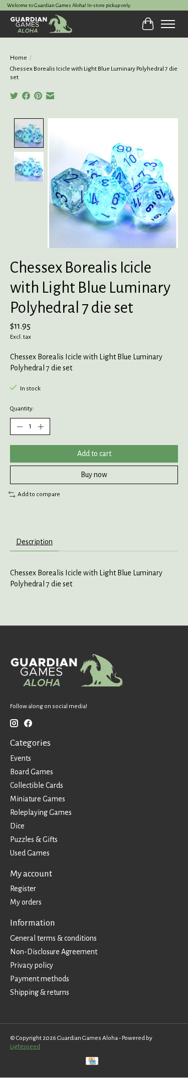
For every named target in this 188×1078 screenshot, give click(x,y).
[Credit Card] (92, 1062)
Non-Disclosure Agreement (53, 952)
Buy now (94, 475)
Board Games (31, 772)
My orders (26, 902)
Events (20, 758)
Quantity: (22, 408)
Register (23, 889)
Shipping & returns (39, 992)
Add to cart (94, 454)
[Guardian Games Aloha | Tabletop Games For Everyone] (41, 24)
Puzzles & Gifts (34, 839)
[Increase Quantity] (40, 426)
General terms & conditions (53, 938)
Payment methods (39, 979)
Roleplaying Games (41, 812)
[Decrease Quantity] (19, 426)
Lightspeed (25, 1046)
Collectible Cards (36, 785)
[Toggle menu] (168, 24)
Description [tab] (34, 542)
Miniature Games (37, 799)
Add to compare (39, 494)
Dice (17, 826)
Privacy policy (31, 965)
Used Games (30, 853)
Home (18, 57)
